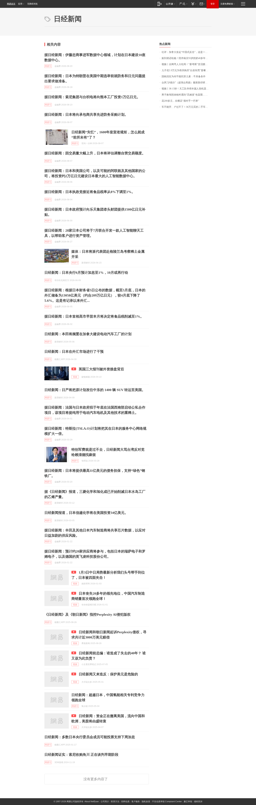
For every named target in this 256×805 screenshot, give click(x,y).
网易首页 (11, 4)
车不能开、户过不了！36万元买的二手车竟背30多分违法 (187, 107)
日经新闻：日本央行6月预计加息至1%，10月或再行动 (86, 272)
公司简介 (105, 801)
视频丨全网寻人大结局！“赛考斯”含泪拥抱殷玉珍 (187, 64)
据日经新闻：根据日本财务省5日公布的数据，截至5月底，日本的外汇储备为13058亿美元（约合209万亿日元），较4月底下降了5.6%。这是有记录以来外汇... (94, 295)
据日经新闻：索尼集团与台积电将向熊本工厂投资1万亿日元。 (92, 97)
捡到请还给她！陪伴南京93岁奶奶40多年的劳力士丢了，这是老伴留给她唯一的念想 (187, 58)
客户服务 (135, 801)
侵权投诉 (198, 801)
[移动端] (159, 3)
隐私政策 (146, 801)
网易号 (48, 66)
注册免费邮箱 (226, 4)
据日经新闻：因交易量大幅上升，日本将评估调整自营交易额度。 (94, 153)
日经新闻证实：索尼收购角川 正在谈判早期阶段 (81, 754)
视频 (75, 377)
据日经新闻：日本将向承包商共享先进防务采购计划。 (86, 114)
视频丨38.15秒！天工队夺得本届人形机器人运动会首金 (187, 88)
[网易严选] (183, 3)
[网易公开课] (170, 3)
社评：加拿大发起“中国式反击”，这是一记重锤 (187, 52)
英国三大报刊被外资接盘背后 (101, 369)
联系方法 (115, 801)
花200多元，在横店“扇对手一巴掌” (180, 101)
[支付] (193, 3)
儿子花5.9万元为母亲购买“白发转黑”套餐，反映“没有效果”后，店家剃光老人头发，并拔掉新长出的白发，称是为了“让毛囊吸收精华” (187, 70)
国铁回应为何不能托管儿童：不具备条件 (183, 76)
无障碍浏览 (32, 4)
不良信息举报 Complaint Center (167, 801)
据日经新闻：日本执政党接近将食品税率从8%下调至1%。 (89, 192)
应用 (20, 4)
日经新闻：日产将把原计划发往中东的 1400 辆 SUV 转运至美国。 (94, 390)
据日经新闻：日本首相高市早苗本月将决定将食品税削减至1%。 (94, 316)
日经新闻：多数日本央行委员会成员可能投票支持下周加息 (89, 737)
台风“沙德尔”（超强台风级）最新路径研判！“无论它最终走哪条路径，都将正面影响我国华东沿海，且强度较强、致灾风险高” (187, 82)
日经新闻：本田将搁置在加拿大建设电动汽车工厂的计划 (87, 334)
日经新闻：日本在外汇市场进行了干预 (74, 351)
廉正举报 (188, 801)
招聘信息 (125, 801)
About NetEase (91, 801)
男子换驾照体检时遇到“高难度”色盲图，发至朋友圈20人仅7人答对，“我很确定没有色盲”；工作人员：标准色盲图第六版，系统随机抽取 (187, 94)
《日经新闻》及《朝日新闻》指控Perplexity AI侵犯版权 (87, 614)
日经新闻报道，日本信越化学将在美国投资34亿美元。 (86, 513)
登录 (213, 4)
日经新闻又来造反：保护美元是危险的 (108, 674)
